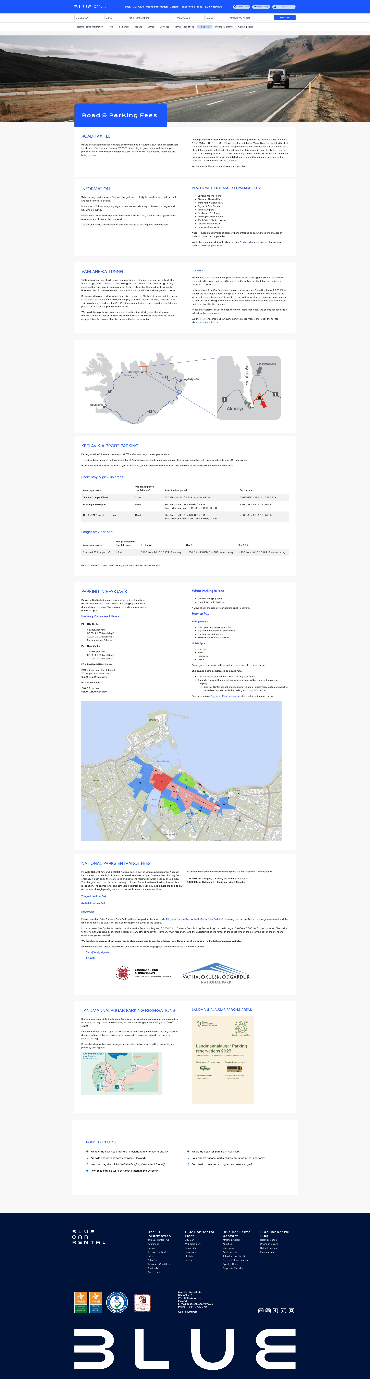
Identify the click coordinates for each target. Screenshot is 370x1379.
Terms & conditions (184, 26)
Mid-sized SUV (193, 1243)
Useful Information (157, 6)
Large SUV (190, 1247)
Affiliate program (231, 1239)
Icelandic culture (269, 1239)
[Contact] (268, 1310)
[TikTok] (283, 1310)
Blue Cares (228, 1247)
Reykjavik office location (235, 1260)
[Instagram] (260, 1310)
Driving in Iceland (224, 26)
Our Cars (138, 6)
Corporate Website (233, 1268)
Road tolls (205, 26)
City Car (189, 1239)
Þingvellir (90, 957)
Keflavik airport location (235, 1256)
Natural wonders (269, 1247)
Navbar (90, 6)
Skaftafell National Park (93, 903)
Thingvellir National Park (93, 896)
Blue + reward (213, 6)
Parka (244, 241)
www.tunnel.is (242, 277)
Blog (199, 6)
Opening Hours (245, 26)
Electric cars (153, 1272)
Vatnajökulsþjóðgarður (98, 952)
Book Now (285, 17)
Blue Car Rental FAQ (158, 1239)
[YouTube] (291, 1310)
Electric (189, 1256)
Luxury (188, 1260)
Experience (188, 6)
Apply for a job (230, 1252)
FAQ (111, 26)
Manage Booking (261, 7)
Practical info (267, 1252)
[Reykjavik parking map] (181, 771)
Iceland (138, 26)
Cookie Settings (187, 1312)
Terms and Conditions (158, 1264)
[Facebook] (275, 1310)
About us (227, 1243)
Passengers (191, 1252)
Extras (151, 26)
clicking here (98, 1047)
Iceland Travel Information (90, 26)
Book (128, 6)
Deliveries (164, 26)
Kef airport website (150, 565)
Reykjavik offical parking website (228, 696)
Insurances (124, 26)
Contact (174, 6)
